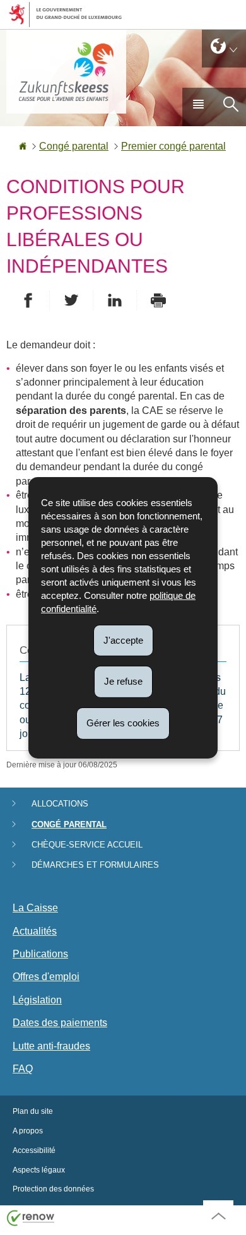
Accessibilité (34, 1150)
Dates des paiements (60, 1022)
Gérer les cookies (123, 723)
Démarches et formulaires (95, 865)
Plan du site (33, 1111)
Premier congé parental (173, 146)
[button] (198, 107)
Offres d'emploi (46, 976)
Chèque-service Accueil (87, 844)
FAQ (23, 1068)
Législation (37, 1000)
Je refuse (123, 681)
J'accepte (123, 639)
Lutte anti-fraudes (51, 1046)
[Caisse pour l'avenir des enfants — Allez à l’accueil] (66, 71)
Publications (40, 953)
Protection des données (53, 1189)
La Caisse (35, 907)
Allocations (60, 803)
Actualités (35, 931)
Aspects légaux (39, 1170)
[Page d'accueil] (22, 146)
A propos (28, 1131)
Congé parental (73, 146)
